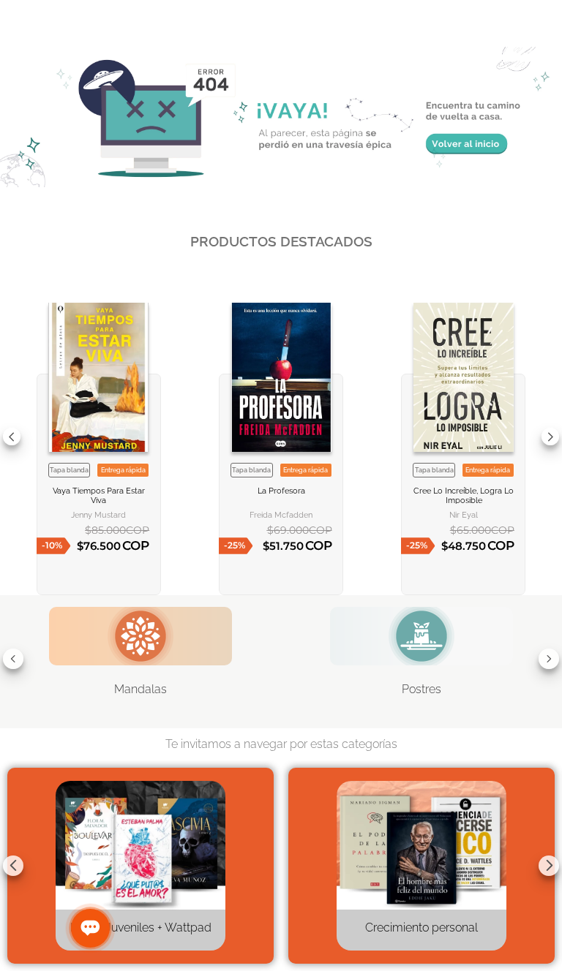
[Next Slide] (550, 436)
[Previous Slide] (11, 436)
